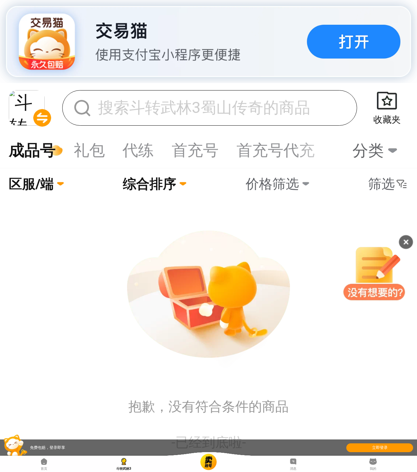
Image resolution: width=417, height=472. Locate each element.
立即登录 (380, 447)
